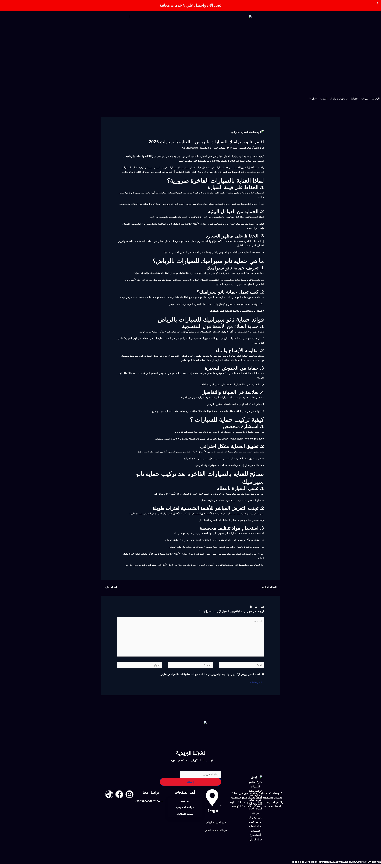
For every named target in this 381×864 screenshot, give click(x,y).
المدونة (323, 98)
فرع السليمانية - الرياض (216, 830)
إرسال (190, 781)
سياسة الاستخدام (185, 814)
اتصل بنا (313, 98)
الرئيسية (375, 98)
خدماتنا (354, 98)
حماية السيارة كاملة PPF (239, 147)
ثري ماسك (229, 432)
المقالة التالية (109, 587)
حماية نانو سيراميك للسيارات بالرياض (194, 432)
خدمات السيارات (217, 147)
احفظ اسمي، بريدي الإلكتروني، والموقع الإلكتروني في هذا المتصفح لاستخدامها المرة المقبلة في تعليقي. (210, 674)
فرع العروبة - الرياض (216, 822)
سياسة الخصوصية (185, 807)
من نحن (364, 98)
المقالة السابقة (270, 587)
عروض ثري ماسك (339, 98)
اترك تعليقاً (259, 147)
